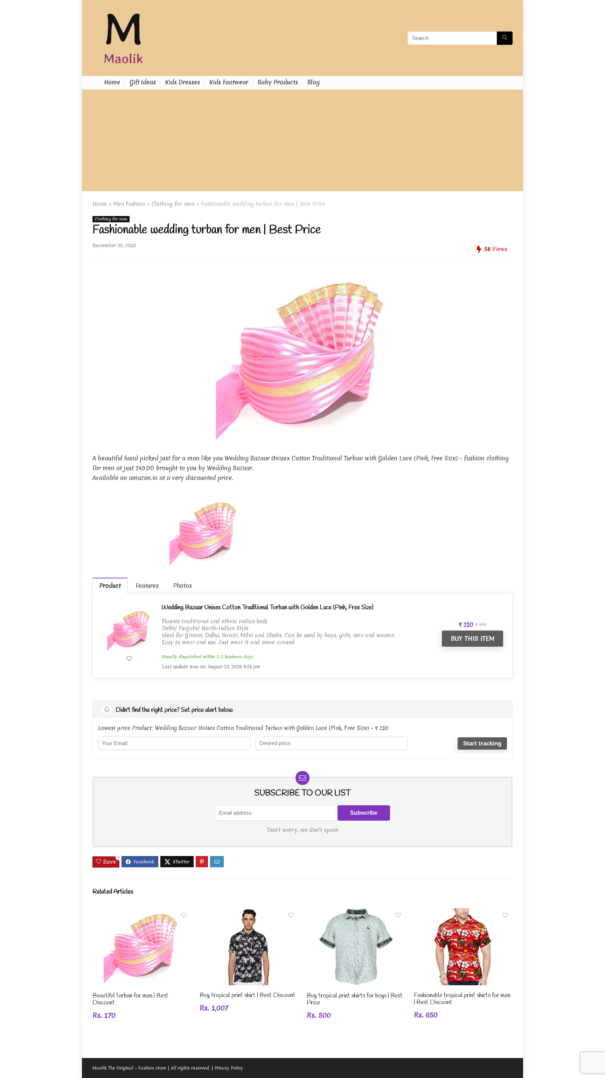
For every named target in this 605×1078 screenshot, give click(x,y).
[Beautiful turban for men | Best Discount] (142, 913)
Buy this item (472, 638)
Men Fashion (129, 204)
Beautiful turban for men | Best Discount (130, 999)
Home (112, 82)
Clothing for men (173, 204)
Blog (313, 82)
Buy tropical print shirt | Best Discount (247, 996)
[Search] (505, 38)
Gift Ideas (143, 82)
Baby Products (278, 82)
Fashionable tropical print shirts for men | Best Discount (462, 999)
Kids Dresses (182, 82)
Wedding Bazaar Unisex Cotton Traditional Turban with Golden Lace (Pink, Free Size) (268, 607)
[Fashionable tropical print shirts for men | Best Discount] (463, 913)
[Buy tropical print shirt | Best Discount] (248, 913)
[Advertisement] (302, 142)
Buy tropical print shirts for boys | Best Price (355, 999)
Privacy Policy (229, 1068)
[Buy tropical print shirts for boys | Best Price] (356, 913)
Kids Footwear (228, 82)
